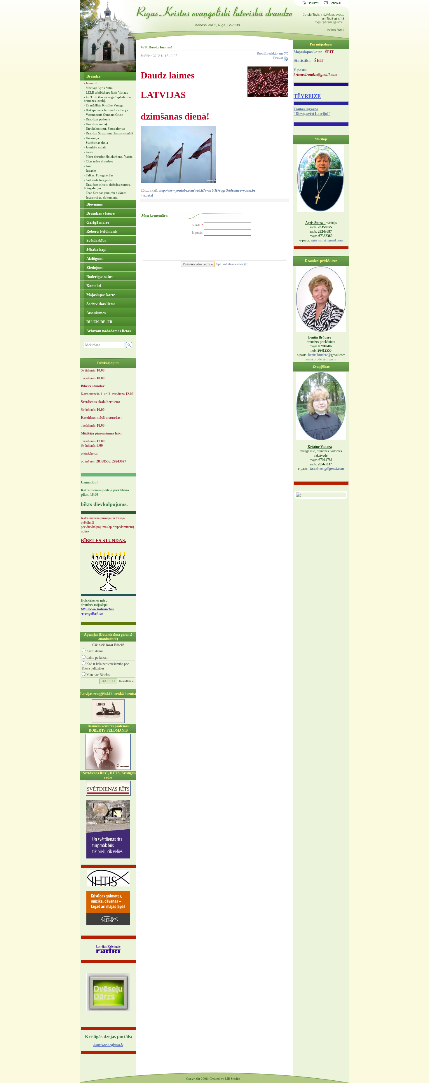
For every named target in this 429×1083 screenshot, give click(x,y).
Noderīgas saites (99, 276)
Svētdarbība (96, 240)
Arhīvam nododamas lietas (108, 331)
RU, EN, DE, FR (99, 322)
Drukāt (278, 58)
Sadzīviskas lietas (100, 304)
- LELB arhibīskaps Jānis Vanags (106, 92)
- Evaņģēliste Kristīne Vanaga (103, 105)
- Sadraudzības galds (97, 180)
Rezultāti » (126, 681)
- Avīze (88, 152)
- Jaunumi (90, 83)
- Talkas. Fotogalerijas (98, 175)
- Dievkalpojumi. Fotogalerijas (104, 128)
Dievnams (94, 204)
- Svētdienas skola (96, 142)
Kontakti (93, 285)
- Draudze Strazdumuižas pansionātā (108, 133)
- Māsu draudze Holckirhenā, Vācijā (108, 156)
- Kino (88, 166)
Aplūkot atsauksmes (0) (231, 264)
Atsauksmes (96, 313)
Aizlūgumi (95, 258)
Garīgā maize (97, 222)
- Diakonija (91, 138)
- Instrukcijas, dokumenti (101, 197)
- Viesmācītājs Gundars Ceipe (103, 114)
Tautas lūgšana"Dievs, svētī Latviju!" (312, 111)
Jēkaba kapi (96, 249)
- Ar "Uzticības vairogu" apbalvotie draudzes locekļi (107, 98)
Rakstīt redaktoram (270, 53)
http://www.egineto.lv (108, 1045)
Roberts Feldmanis (101, 231)
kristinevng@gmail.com (327, 469)
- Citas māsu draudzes (98, 161)
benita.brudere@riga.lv (320, 359)
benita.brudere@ (319, 355)
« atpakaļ (147, 195)
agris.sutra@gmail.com (327, 240)
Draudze (93, 76)
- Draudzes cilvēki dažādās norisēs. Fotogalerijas (107, 186)
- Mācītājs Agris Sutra (98, 88)
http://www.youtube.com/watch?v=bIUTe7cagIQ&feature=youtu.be (206, 190)
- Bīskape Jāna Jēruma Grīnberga (106, 110)
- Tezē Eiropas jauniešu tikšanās (105, 192)
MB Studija (232, 1078)
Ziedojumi (95, 267)
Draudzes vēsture (100, 213)
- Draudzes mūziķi (96, 124)
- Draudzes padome (97, 119)
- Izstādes (90, 170)
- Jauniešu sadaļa (95, 147)
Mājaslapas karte (100, 294)
